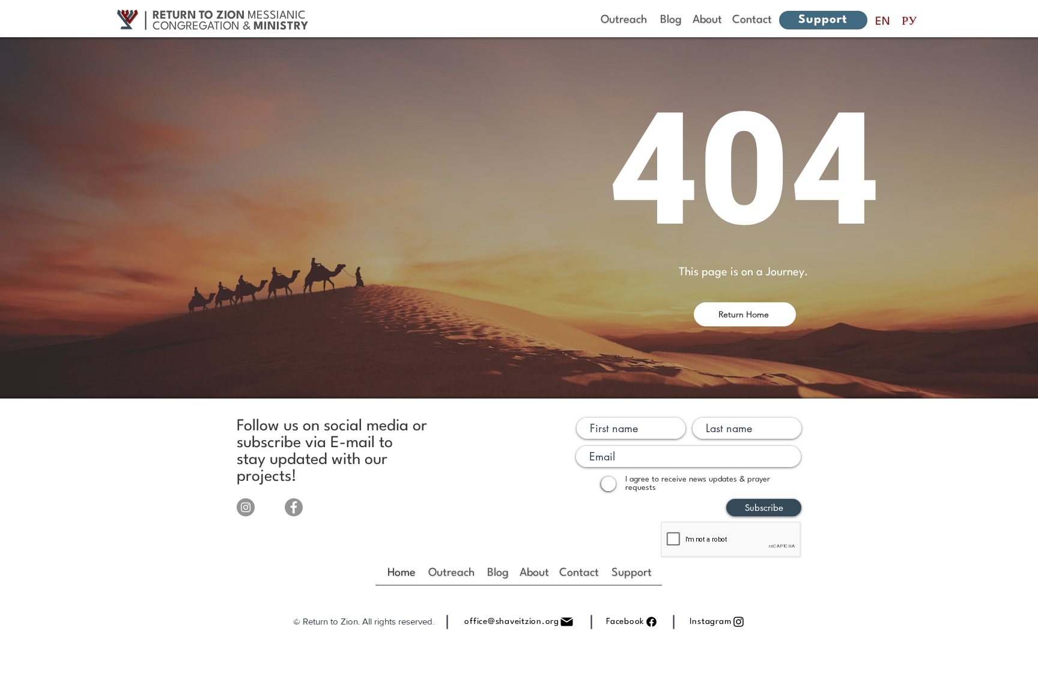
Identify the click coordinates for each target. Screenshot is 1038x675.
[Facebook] (294, 507)
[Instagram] (246, 507)
